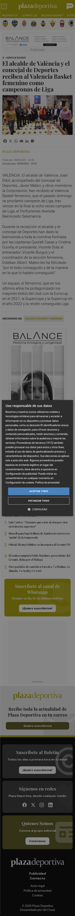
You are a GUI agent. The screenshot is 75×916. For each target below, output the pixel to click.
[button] (37, 509)
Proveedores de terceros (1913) (35, 442)
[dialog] (37, 458)
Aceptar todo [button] (38, 491)
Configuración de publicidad (21, 473)
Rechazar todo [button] (38, 500)
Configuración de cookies (19, 482)
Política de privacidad (47, 482)
